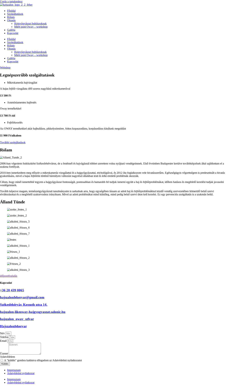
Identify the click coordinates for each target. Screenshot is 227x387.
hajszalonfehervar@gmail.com (22, 297)
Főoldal (11, 10)
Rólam (11, 17)
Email (3, 340)
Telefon (4, 337)
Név (2, 333)
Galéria (11, 29)
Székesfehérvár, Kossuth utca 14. (23, 304)
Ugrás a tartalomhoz (11, 1)
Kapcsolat (12, 33)
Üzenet (4, 353)
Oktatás (11, 20)
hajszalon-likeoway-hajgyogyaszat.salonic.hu (32, 312)
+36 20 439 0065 (12, 290)
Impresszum (14, 370)
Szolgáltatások (15, 13)
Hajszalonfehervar (13, 326)
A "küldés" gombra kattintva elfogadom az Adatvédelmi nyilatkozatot (43, 360)
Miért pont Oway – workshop (31, 26)
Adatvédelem (7, 356)
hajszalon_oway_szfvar (17, 319)
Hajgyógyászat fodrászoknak (30, 23)
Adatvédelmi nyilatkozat (20, 373)
